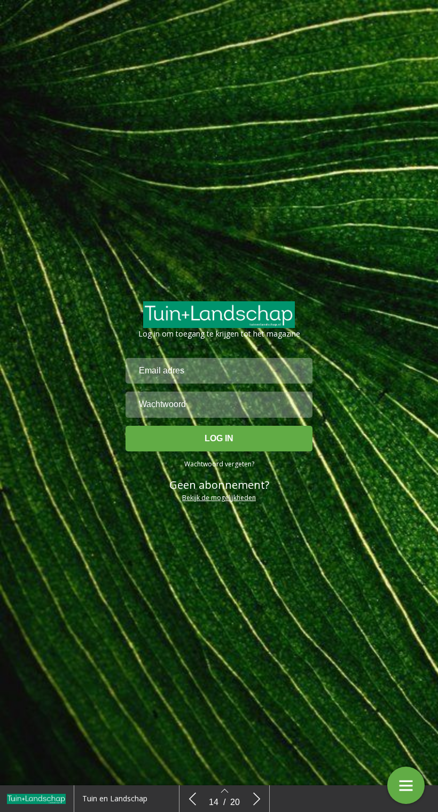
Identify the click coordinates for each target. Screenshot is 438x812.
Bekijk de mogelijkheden (219, 497)
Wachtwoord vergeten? (219, 464)
